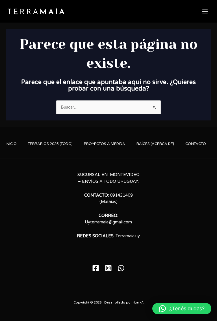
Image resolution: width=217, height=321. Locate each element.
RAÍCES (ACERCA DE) (155, 144)
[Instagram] (108, 268)
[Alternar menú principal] (205, 11)
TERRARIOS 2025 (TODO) (50, 144)
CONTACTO (195, 144)
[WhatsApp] (121, 268)
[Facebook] (95, 268)
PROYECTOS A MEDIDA (104, 144)
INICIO (11, 144)
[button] (181, 308)
